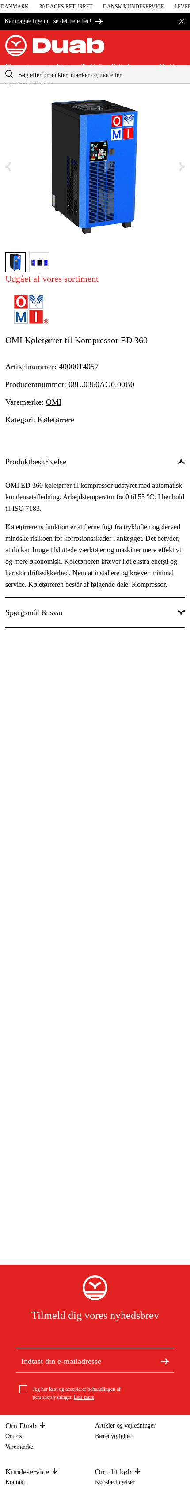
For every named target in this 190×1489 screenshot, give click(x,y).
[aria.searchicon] (9, 74)
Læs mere (84, 1397)
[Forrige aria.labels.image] (8, 167)
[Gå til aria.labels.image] (15, 262)
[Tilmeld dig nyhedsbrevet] (165, 1360)
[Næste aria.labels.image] (182, 167)
